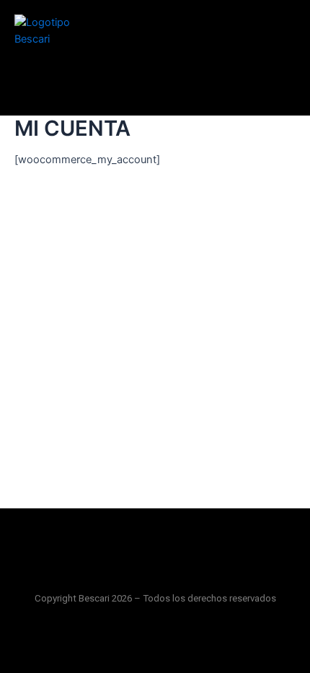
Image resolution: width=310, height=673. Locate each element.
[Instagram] (155, 642)
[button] (155, 545)
